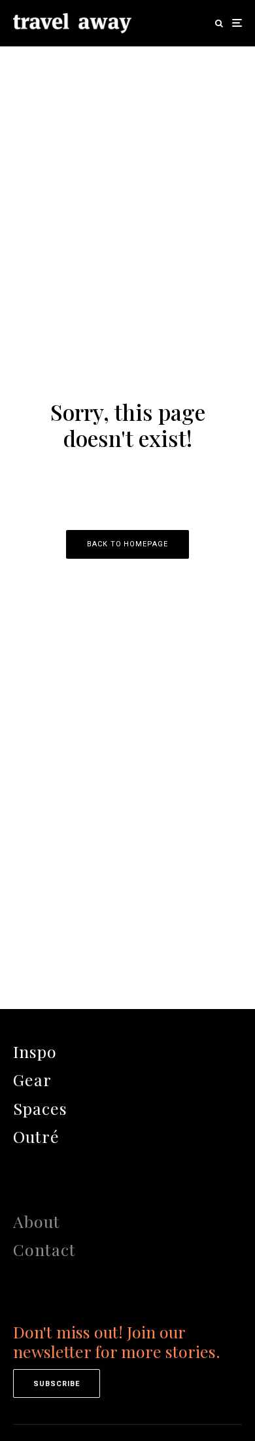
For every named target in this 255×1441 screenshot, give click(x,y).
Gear (32, 1079)
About (36, 1221)
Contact (44, 1249)
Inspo (35, 1051)
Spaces (40, 1108)
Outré (36, 1136)
